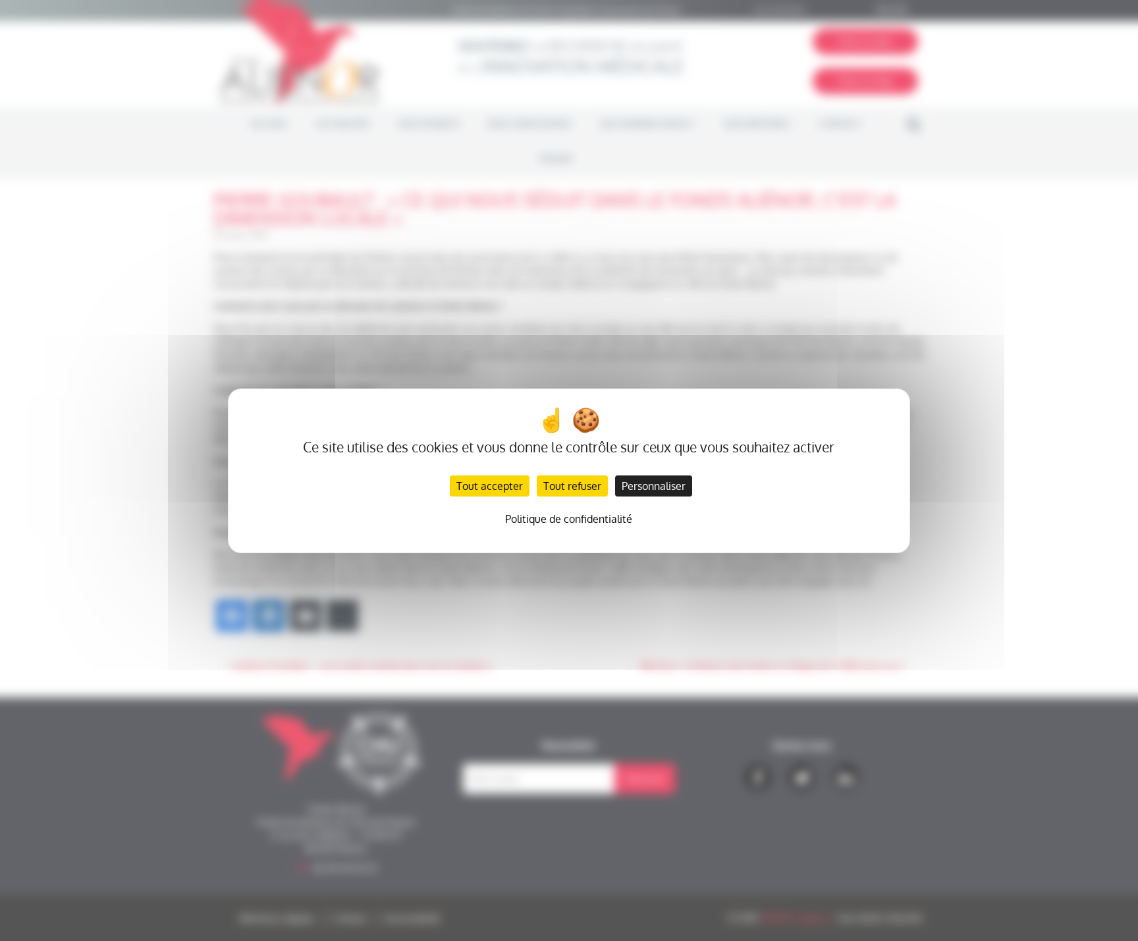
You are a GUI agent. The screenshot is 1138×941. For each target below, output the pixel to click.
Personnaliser (654, 486)
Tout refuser (572, 486)
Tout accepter (489, 486)
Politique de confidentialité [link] (568, 518)
